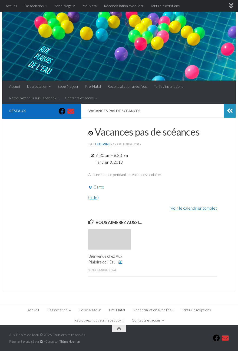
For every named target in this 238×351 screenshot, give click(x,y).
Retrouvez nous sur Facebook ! (33, 98)
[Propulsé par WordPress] (41, 341)
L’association (33, 5)
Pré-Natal (89, 5)
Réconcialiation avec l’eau (124, 5)
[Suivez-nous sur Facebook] (62, 111)
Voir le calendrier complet (194, 208)
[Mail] (70, 111)
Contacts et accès (79, 98)
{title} (93, 197)
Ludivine (102, 144)
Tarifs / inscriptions (165, 5)
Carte (96, 187)
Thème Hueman (70, 341)
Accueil (11, 5)
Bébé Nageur (64, 5)
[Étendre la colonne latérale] (230, 111)
